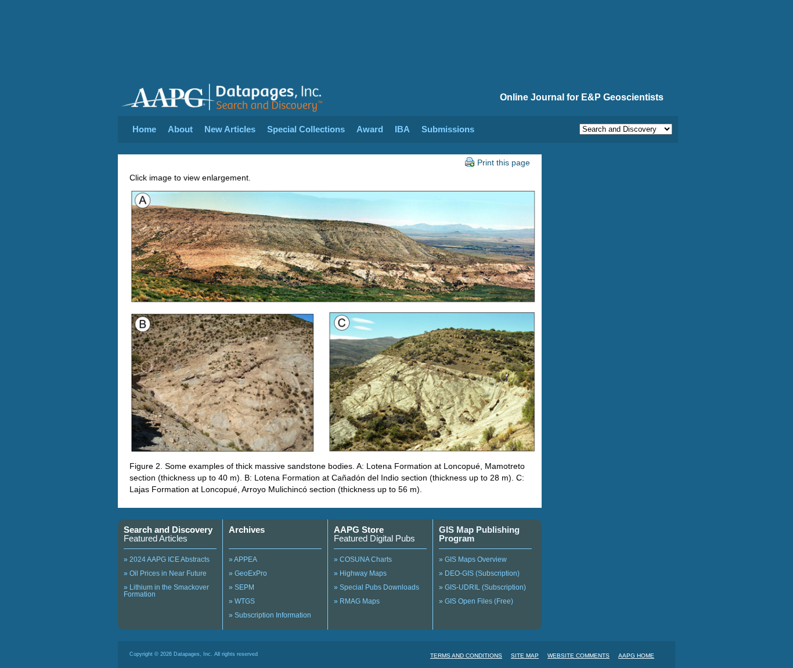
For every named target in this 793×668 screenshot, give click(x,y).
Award (369, 129)
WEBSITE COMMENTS (578, 655)
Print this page (503, 162)
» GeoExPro (248, 573)
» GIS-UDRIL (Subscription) (482, 587)
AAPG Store (359, 530)
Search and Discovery (168, 530)
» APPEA (243, 559)
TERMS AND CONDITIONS (466, 655)
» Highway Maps (360, 573)
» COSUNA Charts (363, 559)
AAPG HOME (636, 655)
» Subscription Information (270, 615)
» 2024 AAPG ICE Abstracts (167, 559)
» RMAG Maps (357, 601)
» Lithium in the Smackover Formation (166, 590)
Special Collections (306, 129)
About (180, 129)
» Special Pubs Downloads (376, 587)
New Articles (229, 129)
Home (144, 129)
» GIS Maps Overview (473, 559)
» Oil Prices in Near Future (165, 573)
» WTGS (242, 601)
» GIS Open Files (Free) (476, 601)
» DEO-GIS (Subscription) (479, 573)
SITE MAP (525, 655)
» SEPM (241, 587)
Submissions (447, 129)
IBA (402, 129)
